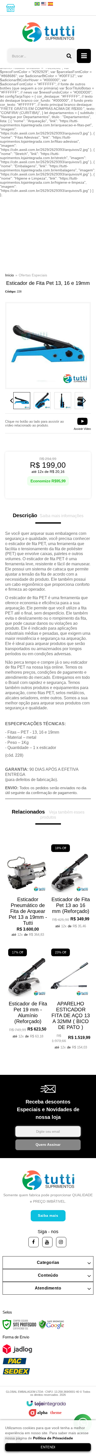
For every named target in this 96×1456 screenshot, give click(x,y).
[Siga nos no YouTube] (47, 1242)
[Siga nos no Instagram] (61, 1242)
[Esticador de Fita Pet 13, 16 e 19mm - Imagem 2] (42, 400)
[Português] (37, 4)
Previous (11, 400)
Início (9, 275)
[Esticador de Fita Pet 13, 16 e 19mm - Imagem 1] (21, 400)
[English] (44, 4)
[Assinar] (48, 1144)
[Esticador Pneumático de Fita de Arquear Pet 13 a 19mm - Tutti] (27, 891)
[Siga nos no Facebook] (33, 1242)
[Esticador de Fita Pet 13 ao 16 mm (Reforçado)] (70, 887)
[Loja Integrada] (46, 1404)
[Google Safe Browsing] (51, 1324)
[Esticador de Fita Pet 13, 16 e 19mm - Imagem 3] (62, 400)
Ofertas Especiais (33, 275)
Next (84, 400)
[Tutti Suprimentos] (48, 32)
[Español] (50, 4)
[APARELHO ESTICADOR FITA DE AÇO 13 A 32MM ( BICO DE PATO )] (70, 1000)
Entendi (48, 1447)
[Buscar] (69, 56)
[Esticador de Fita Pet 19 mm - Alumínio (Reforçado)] (27, 994)
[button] (82, 423)
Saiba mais (48, 1215)
